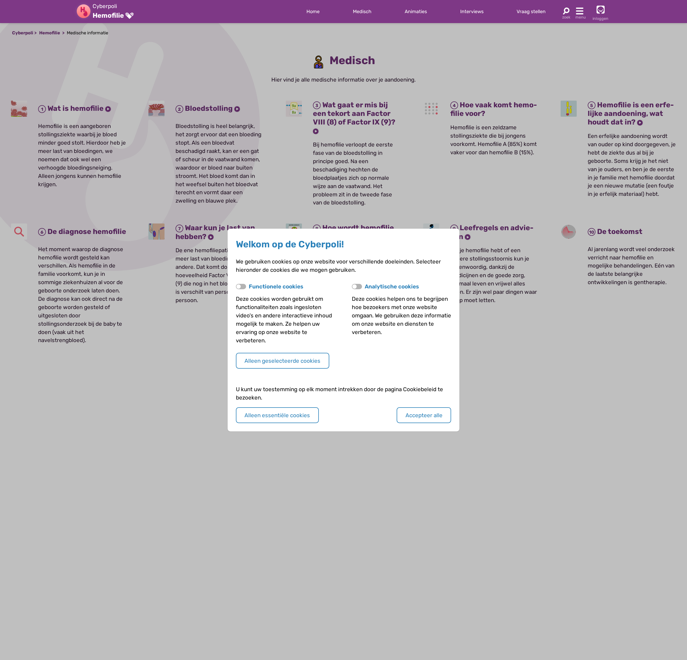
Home (313, 11)
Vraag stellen (531, 11)
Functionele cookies (276, 286)
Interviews (472, 11)
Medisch (362, 11)
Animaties (416, 11)
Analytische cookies (392, 286)
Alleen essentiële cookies (277, 415)
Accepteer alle (424, 415)
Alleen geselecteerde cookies (282, 361)
